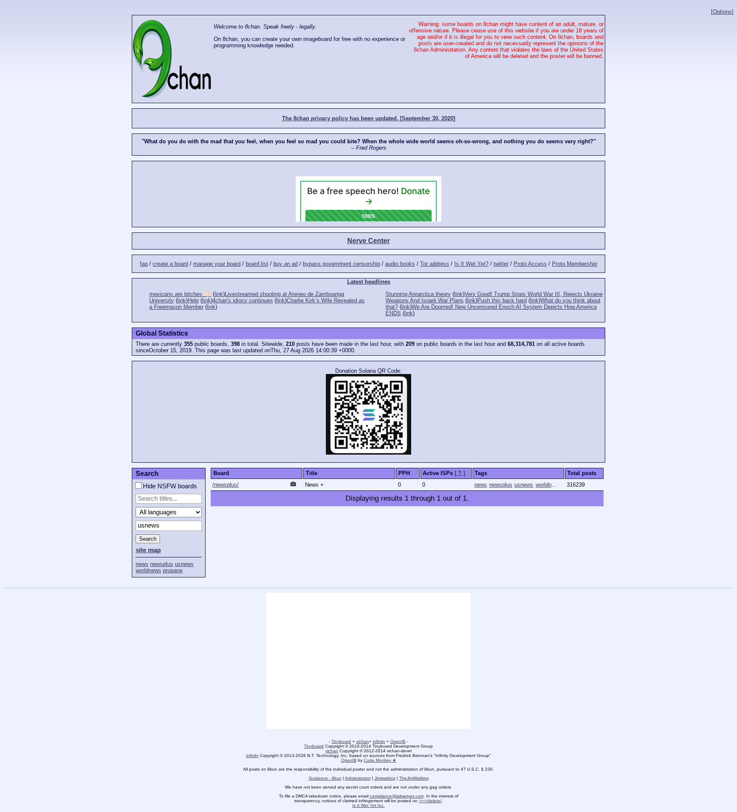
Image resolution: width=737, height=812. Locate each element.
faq (144, 264)
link (219, 294)
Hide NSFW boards (169, 486)
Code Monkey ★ (380, 760)
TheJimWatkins (414, 778)
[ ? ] (460, 473)
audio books (400, 264)
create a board (170, 264)
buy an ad (285, 264)
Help (193, 300)
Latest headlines (368, 281)
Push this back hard (502, 300)
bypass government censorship (341, 264)
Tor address (434, 264)
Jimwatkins (384, 778)
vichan (362, 741)
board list (257, 264)
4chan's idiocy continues (242, 300)
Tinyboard (341, 741)
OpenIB (398, 741)
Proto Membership (574, 264)
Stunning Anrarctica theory (418, 294)
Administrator (358, 778)
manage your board (217, 264)
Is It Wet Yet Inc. (368, 805)
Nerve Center (368, 240)
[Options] (722, 12)
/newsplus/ (225, 484)
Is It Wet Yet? (471, 264)
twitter (500, 264)
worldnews (148, 570)
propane (173, 570)
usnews (184, 564)
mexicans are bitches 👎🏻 (180, 294)
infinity (379, 741)
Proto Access (530, 264)
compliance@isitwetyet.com (397, 796)
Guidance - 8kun (325, 778)
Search (148, 539)
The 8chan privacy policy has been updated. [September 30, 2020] (368, 118)
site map (148, 550)
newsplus (161, 564)
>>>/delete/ (430, 800)
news (142, 564)
